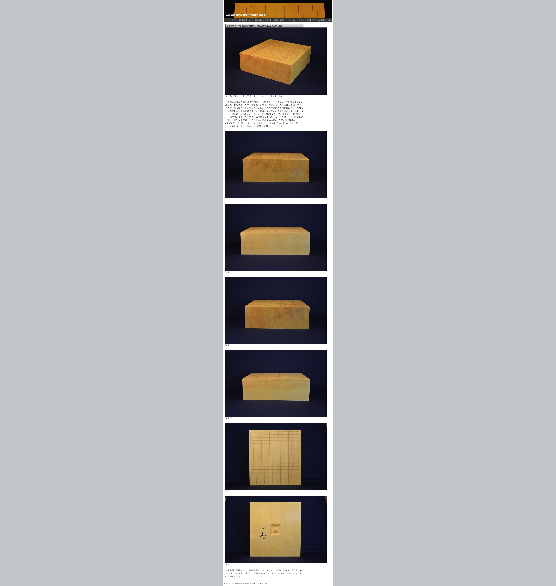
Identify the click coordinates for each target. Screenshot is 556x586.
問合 (300, 20)
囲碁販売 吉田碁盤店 (243, 584)
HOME (233, 20)
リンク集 (292, 20)
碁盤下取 (268, 20)
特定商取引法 (310, 20)
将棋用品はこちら (325, 20)
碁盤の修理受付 (280, 20)
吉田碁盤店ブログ (246, 20)
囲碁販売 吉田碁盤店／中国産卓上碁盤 (246, 14)
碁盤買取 (258, 20)
